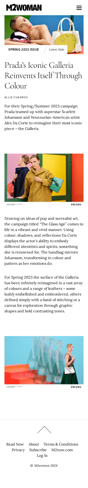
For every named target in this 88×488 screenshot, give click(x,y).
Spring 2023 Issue (23, 49)
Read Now (15, 444)
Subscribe (38, 449)
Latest (53, 49)
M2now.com (62, 449)
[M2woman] (24, 8)
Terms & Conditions (61, 444)
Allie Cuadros (16, 97)
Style (61, 49)
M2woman (42, 465)
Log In (42, 455)
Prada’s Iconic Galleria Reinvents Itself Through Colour (43, 75)
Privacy (18, 449)
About (34, 444)
